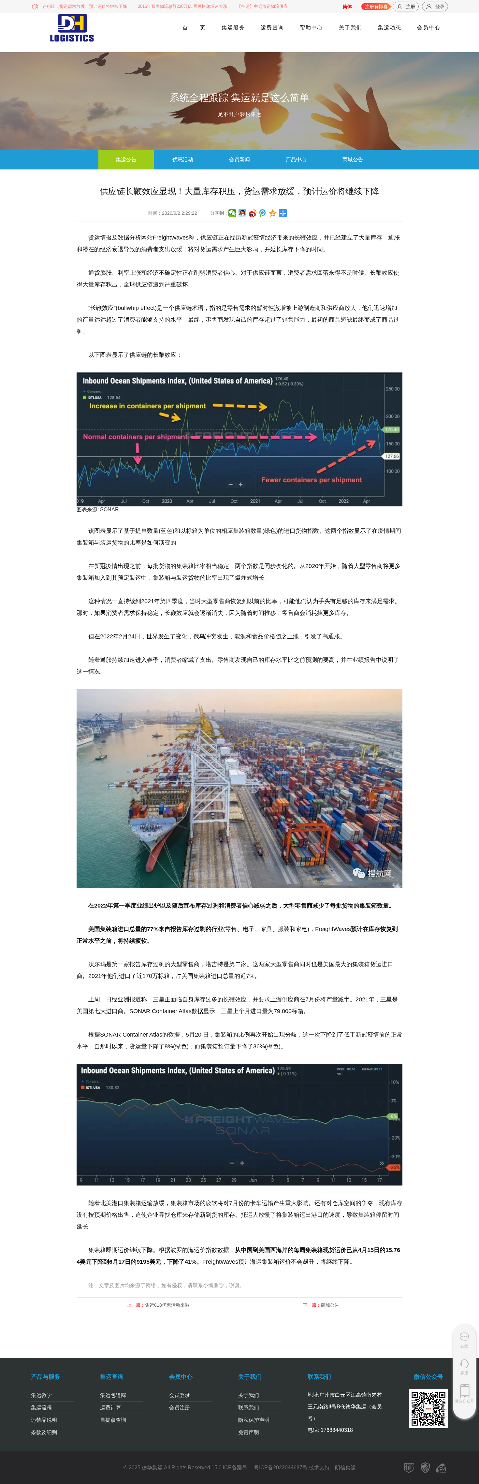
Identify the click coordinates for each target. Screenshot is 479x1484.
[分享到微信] (232, 213)
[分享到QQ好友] (243, 213)
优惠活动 (182, 159)
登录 (439, 6)
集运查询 (111, 1377)
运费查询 (272, 27)
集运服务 (233, 27)
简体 (347, 6)
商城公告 (352, 159)
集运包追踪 (113, 1395)
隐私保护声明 (253, 1420)
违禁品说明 (44, 1420)
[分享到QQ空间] (273, 213)
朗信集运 (345, 1467)
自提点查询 (113, 1420)
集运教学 (41, 1395)
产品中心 (296, 159)
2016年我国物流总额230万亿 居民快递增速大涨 (144, 6)
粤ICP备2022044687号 (280, 1467)
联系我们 (248, 1407)
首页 (193, 27)
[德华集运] (72, 27)
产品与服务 (45, 1377)
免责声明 (248, 1432)
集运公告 (126, 159)
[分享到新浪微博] (253, 213)
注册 (410, 6)
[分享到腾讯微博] (263, 213)
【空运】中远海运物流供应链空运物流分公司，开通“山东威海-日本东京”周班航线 (275, 6)
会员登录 (179, 1395)
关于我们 (350, 27)
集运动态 (389, 27)
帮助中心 (311, 27)
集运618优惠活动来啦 (167, 1305)
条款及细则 (44, 1432)
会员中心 (428, 27)
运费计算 (110, 1407)
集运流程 (41, 1407)
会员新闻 (239, 159)
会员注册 (179, 1407)
